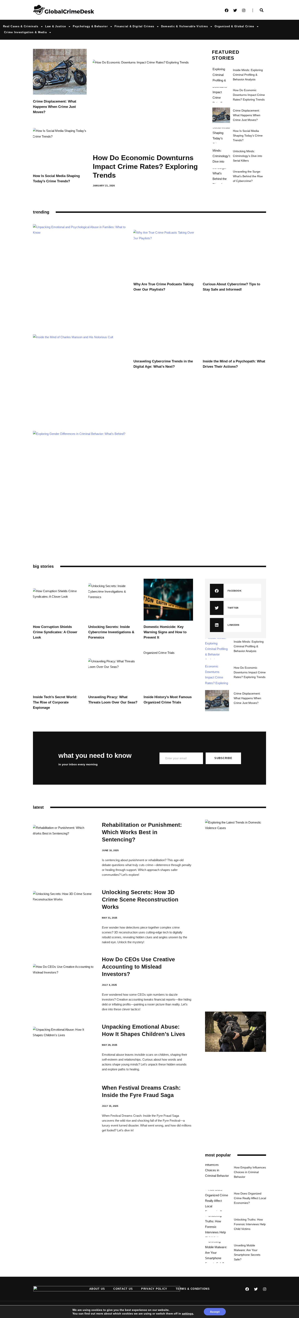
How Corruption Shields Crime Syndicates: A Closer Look (55, 632)
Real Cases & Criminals (20, 26)
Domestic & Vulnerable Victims (184, 26)
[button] (235, 591)
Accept (215, 1311)
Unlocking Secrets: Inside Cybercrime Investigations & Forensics (111, 632)
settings (187, 1313)
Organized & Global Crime (234, 26)
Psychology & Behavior (90, 26)
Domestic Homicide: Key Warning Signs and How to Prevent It (165, 632)
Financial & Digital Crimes (134, 26)
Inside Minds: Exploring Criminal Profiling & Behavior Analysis (248, 74)
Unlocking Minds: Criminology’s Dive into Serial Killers (247, 156)
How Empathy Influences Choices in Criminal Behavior (250, 1172)
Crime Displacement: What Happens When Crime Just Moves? (54, 107)
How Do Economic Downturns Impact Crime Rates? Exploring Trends (145, 166)
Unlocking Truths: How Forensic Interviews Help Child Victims (250, 1224)
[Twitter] (235, 10)
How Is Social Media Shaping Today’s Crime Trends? (248, 135)
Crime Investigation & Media (25, 32)
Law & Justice (55, 26)
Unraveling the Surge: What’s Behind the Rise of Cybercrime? (248, 176)
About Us (97, 1288)
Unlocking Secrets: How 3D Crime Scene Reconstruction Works (140, 899)
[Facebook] (226, 10)
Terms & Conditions (193, 1288)
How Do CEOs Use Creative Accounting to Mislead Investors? (138, 966)
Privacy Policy (154, 1288)
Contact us (123, 1288)
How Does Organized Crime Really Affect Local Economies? (250, 1198)
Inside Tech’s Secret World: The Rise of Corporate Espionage (55, 702)
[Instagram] (244, 10)
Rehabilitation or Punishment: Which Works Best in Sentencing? (142, 832)
